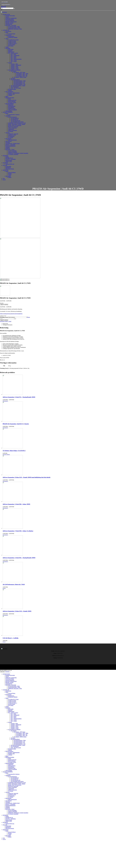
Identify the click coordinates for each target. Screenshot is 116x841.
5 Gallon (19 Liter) (12, 42)
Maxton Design (8, 160)
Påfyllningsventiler (12, 89)
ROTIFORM (8, 166)
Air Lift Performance (12, 117)
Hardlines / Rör (11, 94)
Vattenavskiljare (8, 111)
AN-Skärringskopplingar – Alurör (18, 85)
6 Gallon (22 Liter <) (12, 43)
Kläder (6, 171)
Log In (4, 179)
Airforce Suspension (12, 127)
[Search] (14, 8)
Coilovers (7, 132)
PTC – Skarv (13, 57)
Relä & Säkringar (11, 101)
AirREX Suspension (12, 130)
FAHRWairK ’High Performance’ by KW (17, 123)
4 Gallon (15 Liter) (12, 41)
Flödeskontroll (11, 51)
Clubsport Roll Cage (9, 164)
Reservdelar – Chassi (9, 149)
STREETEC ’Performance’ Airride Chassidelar (18, 153)
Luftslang (10, 95)
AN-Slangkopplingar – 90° (19, 83)
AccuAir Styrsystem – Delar (14, 27)
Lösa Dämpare (8, 141)
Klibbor (9, 177)
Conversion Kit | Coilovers (13, 114)
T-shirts (9, 174)
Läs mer (4, 588)
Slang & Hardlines (9, 91)
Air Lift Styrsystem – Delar (14, 26)
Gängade (10, 62)
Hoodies (10, 173)
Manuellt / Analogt (9, 22)
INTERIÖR (5, 162)
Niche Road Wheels (9, 168)
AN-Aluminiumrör (15, 86)
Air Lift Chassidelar (12, 150)
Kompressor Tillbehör (12, 37)
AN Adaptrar (13, 71)
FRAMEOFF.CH (9, 158)
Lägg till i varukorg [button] (6, 454)
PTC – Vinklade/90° (15, 55)
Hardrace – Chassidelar (10, 144)
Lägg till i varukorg (4, 304)
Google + (6, 321)
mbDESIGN (8, 167)
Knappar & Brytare (12, 100)
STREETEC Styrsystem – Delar (15, 28)
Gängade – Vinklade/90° (16, 65)
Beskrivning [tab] (5, 323)
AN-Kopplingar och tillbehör (14, 69)
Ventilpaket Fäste (11, 108)
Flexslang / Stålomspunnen (13, 92)
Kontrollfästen (11, 107)
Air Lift (7, 16)
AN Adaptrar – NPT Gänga (19, 72)
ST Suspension (11, 136)
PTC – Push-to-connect (13, 53)
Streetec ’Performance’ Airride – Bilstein (16, 124)
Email (10, 321)
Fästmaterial (10, 104)
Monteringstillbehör (9, 103)
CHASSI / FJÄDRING (8, 112)
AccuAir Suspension (9, 20)
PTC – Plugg (13, 56)
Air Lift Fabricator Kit (15, 120)
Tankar (6, 38)
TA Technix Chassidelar (13, 154)
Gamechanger (11, 129)
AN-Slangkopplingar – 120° (19, 84)
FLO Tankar (10, 45)
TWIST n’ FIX (8, 161)
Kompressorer (8, 35)
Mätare (6, 96)
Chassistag (7, 142)
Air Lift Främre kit (15, 118)
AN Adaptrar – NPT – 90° (21, 76)
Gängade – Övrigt (14, 68)
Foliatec (7, 156)
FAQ (4, 178)
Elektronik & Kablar (9, 97)
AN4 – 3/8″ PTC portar (16, 88)
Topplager (7, 147)
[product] (59, 385)
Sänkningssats (8, 138)
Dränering (10, 50)
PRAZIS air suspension (13, 126)
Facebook (2, 321)
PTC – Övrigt (14, 61)
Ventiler (7, 47)
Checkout (7, 671)
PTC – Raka (13, 54)
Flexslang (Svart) (4, 317)
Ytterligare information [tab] (7, 324)
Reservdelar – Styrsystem (10, 25)
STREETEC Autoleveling (11, 18)
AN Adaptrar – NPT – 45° (21, 74)
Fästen (6, 32)
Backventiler (10, 49)
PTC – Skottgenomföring (16, 59)
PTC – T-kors (14, 60)
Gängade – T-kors (14, 67)
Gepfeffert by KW (12, 135)
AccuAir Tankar (11, 44)
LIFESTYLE (5, 170)
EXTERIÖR (5, 155)
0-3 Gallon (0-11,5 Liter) (13, 39)
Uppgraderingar (8, 24)
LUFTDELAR (6, 30)
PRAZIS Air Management (11, 21)
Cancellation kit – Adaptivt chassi (12, 143)
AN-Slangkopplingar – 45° (19, 82)
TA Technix (10, 131)
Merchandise (8, 176)
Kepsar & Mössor (12, 172)
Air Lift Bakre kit (14, 119)
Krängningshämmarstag (10, 145)
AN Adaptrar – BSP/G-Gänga (19, 77)
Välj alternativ (5, 400)
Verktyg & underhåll (12, 109)
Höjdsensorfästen (11, 106)
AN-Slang (13, 78)
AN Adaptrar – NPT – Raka (22, 73)
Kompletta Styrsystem (10, 15)
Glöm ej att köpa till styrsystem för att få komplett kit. (11, 313)
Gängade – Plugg (14, 66)
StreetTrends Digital (9, 19)
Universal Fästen (11, 33)
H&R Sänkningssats (12, 139)
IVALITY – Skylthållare (10, 159)
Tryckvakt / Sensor (12, 102)
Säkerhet (10, 90)
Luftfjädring (7, 115)
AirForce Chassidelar (12, 152)
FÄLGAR (5, 165)
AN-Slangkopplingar (15, 79)
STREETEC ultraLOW (13, 133)
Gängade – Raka (14, 63)
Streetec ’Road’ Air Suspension (14, 125)
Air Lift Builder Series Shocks (17, 121)
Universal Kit (8, 31)
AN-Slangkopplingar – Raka (19, 80)
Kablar (9, 98)
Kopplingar (7, 48)
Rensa (28, 317)
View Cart (2, 671)
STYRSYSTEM (6, 14)
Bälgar (6, 113)
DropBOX (7, 148)
